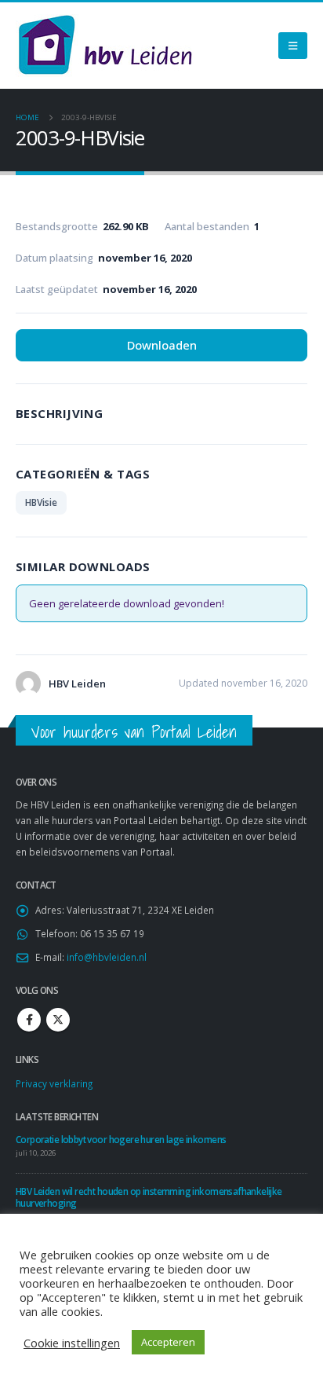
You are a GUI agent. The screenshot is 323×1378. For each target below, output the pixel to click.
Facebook (29, 1020)
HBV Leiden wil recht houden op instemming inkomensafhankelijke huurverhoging (149, 1197)
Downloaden (162, 345)
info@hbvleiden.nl (107, 957)
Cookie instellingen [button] (72, 1343)
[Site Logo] (105, 45)
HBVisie (41, 502)
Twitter (58, 1020)
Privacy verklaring (54, 1083)
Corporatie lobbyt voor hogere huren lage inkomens (121, 1139)
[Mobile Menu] (292, 45)
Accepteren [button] (168, 1342)
